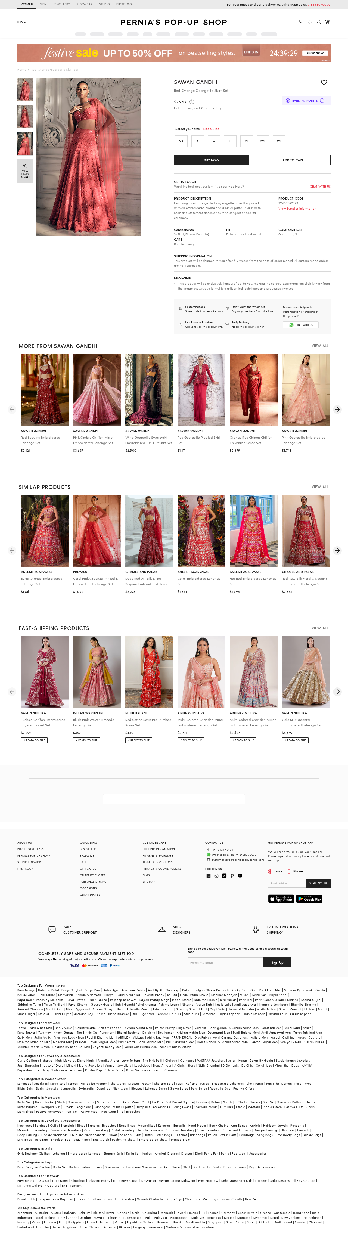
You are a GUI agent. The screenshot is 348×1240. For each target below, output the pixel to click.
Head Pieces (197, 1125)
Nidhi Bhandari (209, 1065)
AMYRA (307, 1065)
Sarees (73, 1083)
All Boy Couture (304, 1180)
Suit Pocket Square (180, 1102)
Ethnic (240, 1107)
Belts (138, 1135)
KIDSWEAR (84, 4)
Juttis (148, 1135)
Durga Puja (174, 1199)
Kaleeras (164, 1125)
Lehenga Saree (156, 1088)
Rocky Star (240, 990)
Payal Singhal (78, 1004)
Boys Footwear (234, 1167)
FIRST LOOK (125, 4)
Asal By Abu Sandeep (163, 990)
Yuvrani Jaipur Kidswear (177, 1180)
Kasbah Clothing (283, 1037)
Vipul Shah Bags (287, 1065)
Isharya (47, 1060)
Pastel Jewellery (123, 1130)
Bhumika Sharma (303, 1004)
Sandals (126, 1135)
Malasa (43, 1014)
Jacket (164, 1167)
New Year (252, 1199)
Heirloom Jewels (275, 1125)
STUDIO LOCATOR (29, 862)
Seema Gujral (311, 1000)
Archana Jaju (84, 1014)
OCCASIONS (88, 888)
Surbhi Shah (54, 1009)
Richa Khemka (118, 1014)
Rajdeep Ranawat (123, 1000)
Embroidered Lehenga (84, 1153)
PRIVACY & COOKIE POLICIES (162, 868)
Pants (111, 1102)
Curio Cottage (28, 1060)
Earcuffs (179, 1125)
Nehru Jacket (44, 1102)
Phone (298, 871)
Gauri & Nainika (128, 995)
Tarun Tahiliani (55, 1004)
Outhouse (187, 1060)
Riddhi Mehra (182, 1000)
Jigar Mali (147, 1014)
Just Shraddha (28, 1065)
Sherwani (75, 1102)
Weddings (210, 1199)
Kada (102, 1135)
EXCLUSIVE (87, 855)
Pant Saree (199, 1088)
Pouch (212, 1135)
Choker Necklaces (54, 1135)
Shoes (113, 1135)
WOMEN (27, 4)
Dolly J (187, 990)
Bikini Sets (25, 1088)
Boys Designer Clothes (33, 1167)
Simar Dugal (26, 1014)
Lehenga (59, 1153)
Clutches (181, 1135)
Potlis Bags (164, 1135)
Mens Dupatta (123, 1107)
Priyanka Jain (163, 1009)
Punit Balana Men (246, 1032)
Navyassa (148, 1180)
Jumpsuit (143, 1107)
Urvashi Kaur (277, 1014)
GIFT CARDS (88, 868)
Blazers (255, 1102)
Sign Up (277, 962)
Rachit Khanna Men (101, 1037)
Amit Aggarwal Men (276, 1032)
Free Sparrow (208, 1180)
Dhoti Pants (255, 1083)
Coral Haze (264, 1065)
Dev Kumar (166, 1032)
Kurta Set (133, 1153)
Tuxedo (68, 1107)
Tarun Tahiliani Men (307, 1032)
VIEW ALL (320, 345)
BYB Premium (72, 1185)
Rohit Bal (245, 1000)
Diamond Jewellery (180, 1130)
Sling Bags (265, 1135)
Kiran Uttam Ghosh (194, 995)
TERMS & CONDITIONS (158, 862)
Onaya (109, 995)
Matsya (309, 1009)
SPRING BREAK (314, 1042)
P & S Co (43, 1180)
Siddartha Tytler (29, 1004)
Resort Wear (303, 1083)
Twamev (44, 1032)
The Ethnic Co (87, 1032)
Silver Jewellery (208, 1130)
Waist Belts (228, 1135)
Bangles (94, 1125)
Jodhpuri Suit (50, 1107)
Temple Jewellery (150, 1130)
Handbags (197, 1135)
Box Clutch (101, 1139)
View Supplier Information (297, 208)
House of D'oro (53, 1065)
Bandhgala (102, 1107)
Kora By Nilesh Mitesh (175, 1047)
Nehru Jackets (92, 1167)
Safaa (101, 1014)
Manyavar (65, 995)
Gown (146, 1083)
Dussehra (127, 1199)
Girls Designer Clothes (33, 1153)
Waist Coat (140, 1102)
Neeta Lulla (223, 1004)
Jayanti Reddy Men (107, 1047)
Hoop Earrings (28, 1135)
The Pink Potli (153, 1060)
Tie (121, 1111)
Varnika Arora (108, 1060)
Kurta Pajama (27, 1107)
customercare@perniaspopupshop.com (238, 859)
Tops (179, 1083)
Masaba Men (62, 1042)
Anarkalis (41, 1083)
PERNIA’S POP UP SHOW (33, 855)
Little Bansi (60, 1180)
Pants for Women (279, 1083)
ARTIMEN (124, 1037)
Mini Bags (24, 1139)
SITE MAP (149, 881)
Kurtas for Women (94, 1083)
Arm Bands (239, 1125)
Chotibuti (78, 1180)
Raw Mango (26, 990)
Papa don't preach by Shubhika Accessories (49, 1070)
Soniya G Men (290, 1042)
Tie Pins (157, 1102)
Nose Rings (127, 1125)
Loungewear (182, 1107)
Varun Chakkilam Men (140, 1047)
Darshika (148, 1032)
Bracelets (67, 1125)
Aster (232, 1060)
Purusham (107, 1032)
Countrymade (85, 1028)
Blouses (136, 1088)
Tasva (21, 1028)
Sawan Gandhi (195, 82)
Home (21, 69)
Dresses (133, 1083)
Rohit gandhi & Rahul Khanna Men (234, 1028)
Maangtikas (146, 1125)
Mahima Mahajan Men (33, 1042)
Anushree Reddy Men (69, 1037)
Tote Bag (41, 1139)
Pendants (297, 1125)
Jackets (52, 1088)
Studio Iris (191, 1014)
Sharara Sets (163, 1083)
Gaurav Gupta (102, 1004)
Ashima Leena (169, 1004)
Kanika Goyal (140, 1009)
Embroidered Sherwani (139, 1167)
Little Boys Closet (126, 1180)
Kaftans (191, 1083)
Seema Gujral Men (264, 1042)
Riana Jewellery (90, 1065)
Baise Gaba (26, 995)
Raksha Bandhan (88, 1199)
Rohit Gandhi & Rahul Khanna (277, 1000)
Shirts (61, 1102)
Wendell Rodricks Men (33, 1047)
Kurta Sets (57, 1083)
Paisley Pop (93, 1070)
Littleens (261, 1180)
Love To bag (131, 1060)
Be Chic (247, 1065)
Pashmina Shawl (124, 1139)
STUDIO (104, 4)
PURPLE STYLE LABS (30, 849)
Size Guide (211, 129)
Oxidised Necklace (84, 1135)
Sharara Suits (113, 1153)
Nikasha (188, 1004)
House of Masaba (241, 1009)
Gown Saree (179, 1088)
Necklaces (24, 1125)
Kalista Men (259, 1037)
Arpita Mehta (266, 1009)
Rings (81, 1125)
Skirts (40, 1088)
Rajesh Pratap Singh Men (173, 1028)
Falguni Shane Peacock (212, 990)
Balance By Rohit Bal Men (71, 1047)
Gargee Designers (234, 1037)
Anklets (255, 1125)
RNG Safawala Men (180, 1042)
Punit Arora (126, 1042)
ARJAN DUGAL (182, 1037)
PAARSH (80, 1042)
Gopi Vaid (217, 1009)
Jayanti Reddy (153, 995)
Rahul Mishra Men (150, 1042)
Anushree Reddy (133, 990)
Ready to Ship (220, 1088)
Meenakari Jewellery (32, 1130)
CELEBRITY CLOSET (92, 875)
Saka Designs (280, 1180)
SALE (83, 862)
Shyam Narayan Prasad (110, 1009)
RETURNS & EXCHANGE (158, 855)
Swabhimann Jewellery (293, 1060)
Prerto (157, 1070)
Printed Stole (180, 1139)
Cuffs (54, 1125)
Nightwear (121, 1088)
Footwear (108, 1111)
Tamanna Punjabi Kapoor (221, 1014)
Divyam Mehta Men (138, 1028)
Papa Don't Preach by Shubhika (40, 1000)
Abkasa (138, 1037)
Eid (71, 1199)
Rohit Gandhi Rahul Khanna (135, 1004)
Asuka (307, 1028)
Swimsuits (86, 1088)
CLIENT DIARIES (90, 894)
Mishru (244, 995)
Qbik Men (24, 1037)
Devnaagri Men (219, 1032)
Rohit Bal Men (272, 1028)
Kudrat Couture (309, 1037)
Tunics (204, 1083)
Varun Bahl (204, 1004)
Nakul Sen (259, 995)
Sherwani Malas (205, 1107)
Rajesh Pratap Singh (154, 1000)
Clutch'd (171, 1060)
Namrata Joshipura (273, 1004)
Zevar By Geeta (261, 1060)
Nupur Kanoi (278, 995)
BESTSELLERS (88, 849)
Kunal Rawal (26, 1032)
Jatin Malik (42, 1037)
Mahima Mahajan (224, 995)
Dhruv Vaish (63, 1028)
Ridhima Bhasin (205, 1000)
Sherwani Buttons (290, 1102)
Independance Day (52, 1199)
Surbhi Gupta (62, 1014)
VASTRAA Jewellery (211, 1060)
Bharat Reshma (128, 1032)
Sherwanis (118, 1083)
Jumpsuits (68, 1088)
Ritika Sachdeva (138, 1070)
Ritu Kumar (228, 1000)
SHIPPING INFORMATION (159, 849)
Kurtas (89, 1102)
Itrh (134, 1014)
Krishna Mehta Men (191, 1032)
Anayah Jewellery (118, 1065)
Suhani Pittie (114, 1070)
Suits (100, 1102)
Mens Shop (25, 1111)
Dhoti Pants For (206, 1153)
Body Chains (218, 1125)
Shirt (186, 1167)
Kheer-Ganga (64, 1032)
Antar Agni (111, 990)
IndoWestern (272, 1107)
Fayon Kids (25, 1180)
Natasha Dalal (48, 990)
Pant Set (72, 1111)
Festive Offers (243, 1088)
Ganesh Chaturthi (150, 1199)
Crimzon (170, 1070)
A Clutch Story (184, 1065)
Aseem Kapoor (300, 1014)
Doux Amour (162, 1065)
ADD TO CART (292, 160)
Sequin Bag (81, 1139)
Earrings (41, 1125)
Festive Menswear (49, 1111)
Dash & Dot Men (40, 1028)
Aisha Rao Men (158, 1037)
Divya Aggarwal (78, 1009)
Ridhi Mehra (46, 995)
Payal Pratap (76, 1000)
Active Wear (90, 1111)
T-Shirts (241, 1102)
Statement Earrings (237, 1130)
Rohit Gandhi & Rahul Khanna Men (222, 1042)
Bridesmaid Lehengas (228, 1083)
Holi (32, 1199)
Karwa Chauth (231, 1199)
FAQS (146, 875)
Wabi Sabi (292, 1028)
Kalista (172, 995)
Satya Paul (93, 990)
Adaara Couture (169, 1014)
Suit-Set (269, 1102)
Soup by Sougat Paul (191, 1009)
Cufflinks (226, 1107)
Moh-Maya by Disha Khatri (75, 1060)
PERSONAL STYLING (93, 881)
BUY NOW (211, 160)
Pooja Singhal (71, 990)
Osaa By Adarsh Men (265, 990)
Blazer (176, 1167)
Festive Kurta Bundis (299, 1107)
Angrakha (84, 1107)
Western (254, 1107)
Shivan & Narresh (88, 995)
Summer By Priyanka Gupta (304, 990)
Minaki (71, 1065)
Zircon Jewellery (96, 1130)
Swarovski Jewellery (66, 1130)
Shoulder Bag (61, 1139)
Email (279, 871)
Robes (215, 1102)
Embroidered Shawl (153, 1139)
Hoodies (202, 1102)
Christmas (192, 1199)
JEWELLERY (61, 4)
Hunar (242, 1060)
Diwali (22, 1199)
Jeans (310, 1102)
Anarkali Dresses (167, 1153)
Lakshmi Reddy (99, 1180)
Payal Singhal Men (102, 1042)
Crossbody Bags (288, 1135)
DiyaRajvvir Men (207, 1037)
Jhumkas (287, 1130)
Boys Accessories (262, 1167)
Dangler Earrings (266, 1130)
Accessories (161, 1107)
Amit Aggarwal (245, 1004)
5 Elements (231, 1065)
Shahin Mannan (254, 1014)
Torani (322, 1009)
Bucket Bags (312, 1135)
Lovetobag (142, 1065)
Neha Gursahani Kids (237, 1180)
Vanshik (200, 1028)
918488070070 (319, 4)
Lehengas (24, 1083)
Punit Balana (98, 1000)
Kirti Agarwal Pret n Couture (38, 1185)
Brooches (133, 1111)
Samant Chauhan (30, 1009)
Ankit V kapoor (109, 1028)
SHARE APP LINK (318, 883)
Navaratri (111, 1199)
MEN (43, 4)
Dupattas (103, 1088)
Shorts (227, 1102)
